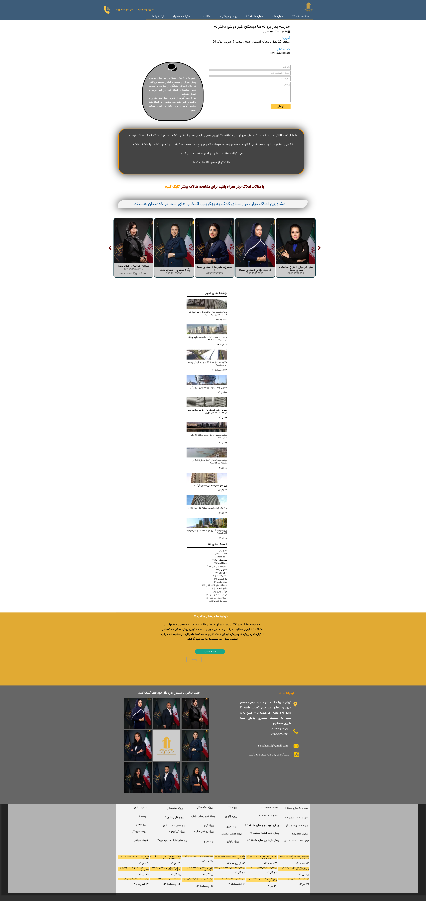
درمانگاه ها (220, 563)
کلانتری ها (220, 579)
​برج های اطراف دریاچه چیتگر (171, 840)
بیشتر (184, 187)
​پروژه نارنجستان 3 (174, 817)
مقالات (207, 16)
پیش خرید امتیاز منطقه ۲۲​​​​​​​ (264, 833)
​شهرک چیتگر (141, 840)
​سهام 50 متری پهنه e (296, 818)
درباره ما (278, 16)
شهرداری (221, 572)
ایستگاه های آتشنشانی (214, 585)
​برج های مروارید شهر (174, 825)
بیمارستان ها (219, 560)
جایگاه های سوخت (216, 598)
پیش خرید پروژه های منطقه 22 (262, 825)
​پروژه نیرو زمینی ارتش (203, 816)
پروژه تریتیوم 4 (177, 831)
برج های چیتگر (230, 16)
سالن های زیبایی (217, 566)
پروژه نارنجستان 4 (173, 808)
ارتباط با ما (158, 16)
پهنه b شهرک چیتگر (297, 825)
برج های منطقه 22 (268, 816)
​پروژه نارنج (209, 841)
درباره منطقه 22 (254, 16)
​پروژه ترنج (209, 825)
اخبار (223, 550)
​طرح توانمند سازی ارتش (296, 840)
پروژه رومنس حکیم (204, 831)
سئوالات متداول (181, 16)
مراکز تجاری (220, 591)
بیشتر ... (166, 795)
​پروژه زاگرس (231, 816)
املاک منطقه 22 (300, 16)
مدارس (266, 31)
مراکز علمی (220, 582)
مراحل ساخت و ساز (216, 594)
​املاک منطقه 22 (269, 808)
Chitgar (220, 556)
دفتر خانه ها (219, 588)
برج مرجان (141, 824)
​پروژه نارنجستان (205, 807)
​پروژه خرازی (231, 826)
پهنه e (142, 816)
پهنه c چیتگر (139, 831)
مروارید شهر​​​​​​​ (140, 808)
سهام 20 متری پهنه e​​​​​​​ (296, 808)
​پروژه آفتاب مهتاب (231, 834)
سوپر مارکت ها (218, 601)
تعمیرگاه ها (220, 575)
